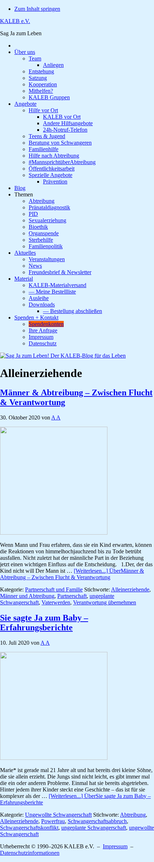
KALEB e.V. (15, 21)
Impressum (115, 846)
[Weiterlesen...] (72, 574)
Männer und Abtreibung (27, 596)
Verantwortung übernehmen (104, 602)
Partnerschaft (72, 596)
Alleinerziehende (130, 589)
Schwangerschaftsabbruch (97, 821)
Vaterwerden (56, 602)
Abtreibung (133, 815)
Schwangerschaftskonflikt (29, 828)
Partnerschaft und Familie (54, 589)
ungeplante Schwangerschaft (93, 828)
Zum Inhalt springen (37, 9)
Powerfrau (53, 821)
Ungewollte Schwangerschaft (58, 815)
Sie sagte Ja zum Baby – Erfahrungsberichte (44, 622)
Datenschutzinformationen (29, 853)
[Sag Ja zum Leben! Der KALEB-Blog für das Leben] (63, 356)
